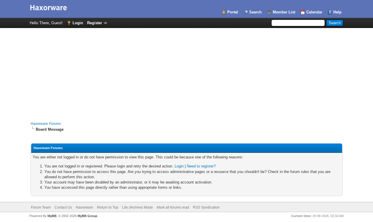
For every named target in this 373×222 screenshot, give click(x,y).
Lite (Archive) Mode (137, 207)
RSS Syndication (206, 207)
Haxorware (84, 207)
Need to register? (201, 166)
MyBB (52, 216)
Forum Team (41, 207)
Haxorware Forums (46, 124)
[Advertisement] (186, 72)
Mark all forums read (173, 207)
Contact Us (63, 207)
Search (255, 12)
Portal (232, 12)
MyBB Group (87, 216)
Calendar (314, 12)
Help (337, 12)
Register (94, 23)
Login (78, 23)
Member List (284, 12)
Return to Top (107, 207)
